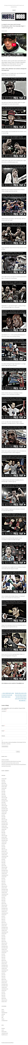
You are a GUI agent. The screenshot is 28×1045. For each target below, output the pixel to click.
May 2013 (3, 995)
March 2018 (4, 903)
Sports (3, 1018)
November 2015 (5, 947)
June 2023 (3, 816)
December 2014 (5, 965)
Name (3, 725)
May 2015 (3, 957)
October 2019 (4, 873)
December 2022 (5, 822)
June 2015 (3, 955)
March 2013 (4, 998)
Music (3, 1015)
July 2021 (3, 845)
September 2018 (5, 894)
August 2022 (4, 829)
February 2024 (4, 805)
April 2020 (3, 864)
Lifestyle (3, 1014)
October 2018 (4, 892)
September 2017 (5, 913)
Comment (4, 711)
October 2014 (4, 968)
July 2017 (3, 916)
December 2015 (5, 946)
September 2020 (5, 856)
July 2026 (3, 780)
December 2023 (5, 808)
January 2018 (4, 906)
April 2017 (3, 920)
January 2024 (4, 807)
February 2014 (4, 981)
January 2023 (4, 821)
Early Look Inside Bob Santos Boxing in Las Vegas (11, 761)
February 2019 (4, 886)
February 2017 (4, 924)
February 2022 (4, 835)
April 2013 (3, 996)
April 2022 (3, 834)
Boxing (3, 1011)
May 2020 (3, 862)
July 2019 (3, 878)
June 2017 (3, 917)
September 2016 (5, 932)
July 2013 (3, 992)
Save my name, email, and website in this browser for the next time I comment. (14, 743)
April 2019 (3, 883)
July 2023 (3, 815)
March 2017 (4, 922)
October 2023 (4, 811)
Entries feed (4, 1031)
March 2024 (4, 804)
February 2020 (4, 867)
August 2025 (4, 788)
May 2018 (3, 900)
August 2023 (4, 813)
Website (3, 735)
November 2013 (5, 985)
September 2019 (5, 875)
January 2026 (4, 786)
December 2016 (5, 927)
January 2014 (4, 982)
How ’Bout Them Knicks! (6, 766)
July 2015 (3, 954)
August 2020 (4, 857)
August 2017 (4, 914)
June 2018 (3, 898)
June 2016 (3, 936)
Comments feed (5, 1033)
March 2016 (4, 941)
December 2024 (5, 800)
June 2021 (3, 846)
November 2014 (5, 966)
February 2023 (4, 819)
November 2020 (5, 853)
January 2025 (4, 799)
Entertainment (4, 1012)
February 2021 (4, 849)
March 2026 (4, 783)
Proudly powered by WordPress (7, 1042)
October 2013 (4, 987)
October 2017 (4, 911)
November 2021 (5, 840)
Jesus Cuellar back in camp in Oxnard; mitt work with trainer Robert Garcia (8, 694)
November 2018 (5, 890)
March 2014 (4, 979)
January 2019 (4, 887)
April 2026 (3, 781)
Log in (3, 1030)
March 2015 (4, 960)
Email (3, 730)
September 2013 (5, 988)
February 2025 (4, 797)
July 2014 (3, 973)
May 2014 (3, 976)
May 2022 (3, 832)
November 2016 (5, 928)
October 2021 (4, 841)
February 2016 (4, 943)
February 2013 (4, 999)
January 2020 (4, 868)
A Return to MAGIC (5, 759)
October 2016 (4, 930)
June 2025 (3, 791)
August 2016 (4, 933)
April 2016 (3, 939)
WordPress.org (4, 1034)
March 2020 (4, 865)
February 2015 (4, 962)
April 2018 (3, 901)
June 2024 (3, 802)
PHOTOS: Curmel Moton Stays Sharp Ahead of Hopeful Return (14, 764)
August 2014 (4, 971)
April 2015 (3, 958)
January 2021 (4, 851)
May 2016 (3, 938)
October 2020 (4, 854)
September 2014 (5, 969)
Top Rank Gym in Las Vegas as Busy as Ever (10, 762)
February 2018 (4, 905)
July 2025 (3, 789)
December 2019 (5, 870)
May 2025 (3, 792)
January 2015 (4, 963)
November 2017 (5, 909)
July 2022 (3, 830)
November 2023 (5, 810)
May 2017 (3, 919)
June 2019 (3, 879)
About (3, 1009)
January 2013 (4, 1001)
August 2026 (4, 778)
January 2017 (4, 925)
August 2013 (4, 990)
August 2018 (4, 895)
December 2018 (5, 889)
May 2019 (3, 881)
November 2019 (5, 871)
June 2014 (3, 974)
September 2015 (5, 950)
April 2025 (3, 794)
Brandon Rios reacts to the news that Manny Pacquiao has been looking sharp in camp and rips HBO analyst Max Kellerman (20, 696)
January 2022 (4, 837)
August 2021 (4, 843)
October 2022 (4, 826)
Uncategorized (4, 1020)
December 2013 (5, 984)
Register (3, 1028)
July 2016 (3, 935)
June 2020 (3, 860)
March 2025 (4, 796)
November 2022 (5, 824)
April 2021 (3, 848)
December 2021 (5, 838)
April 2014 (3, 977)
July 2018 (3, 897)
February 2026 (4, 785)
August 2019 (4, 876)
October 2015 (4, 949)
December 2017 (5, 908)
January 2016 (4, 944)
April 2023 (3, 818)
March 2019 (4, 884)
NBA (2, 1017)
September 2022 (5, 827)
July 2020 (3, 859)
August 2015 (4, 952)
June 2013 (3, 993)
